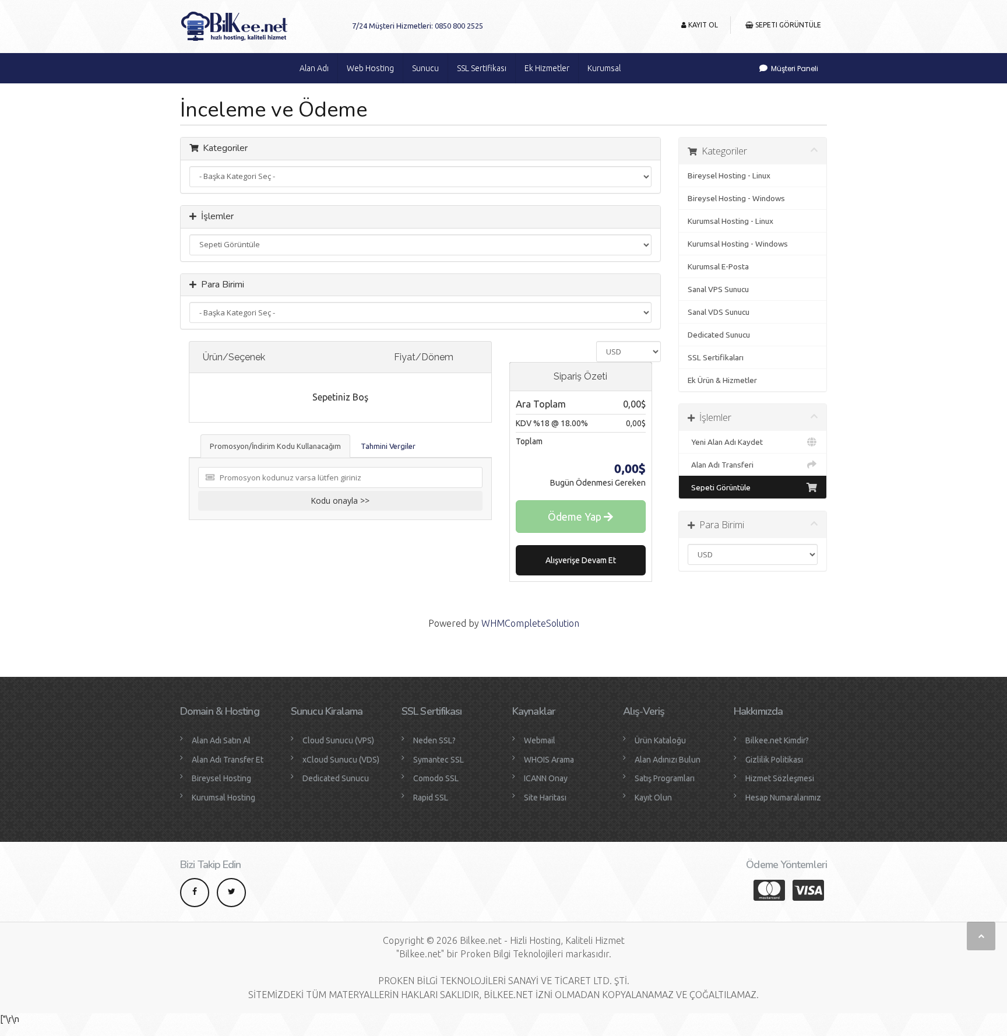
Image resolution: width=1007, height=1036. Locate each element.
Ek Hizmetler (546, 68)
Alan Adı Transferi (721, 464)
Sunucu (425, 68)
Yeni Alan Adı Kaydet (725, 442)
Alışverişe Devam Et (580, 560)
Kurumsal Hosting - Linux (730, 221)
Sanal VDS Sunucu (718, 312)
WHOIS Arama (549, 759)
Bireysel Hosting (221, 778)
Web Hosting (370, 68)
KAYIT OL (702, 25)
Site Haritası (545, 797)
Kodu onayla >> (340, 500)
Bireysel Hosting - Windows (736, 198)
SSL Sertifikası (481, 68)
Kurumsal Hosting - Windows (738, 243)
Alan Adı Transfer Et (227, 759)
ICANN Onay (546, 778)
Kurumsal (604, 68)
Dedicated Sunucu (719, 334)
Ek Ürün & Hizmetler (722, 380)
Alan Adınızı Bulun (667, 759)
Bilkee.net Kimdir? (777, 740)
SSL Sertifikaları (716, 357)
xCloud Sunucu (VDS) (340, 759)
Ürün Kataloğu (660, 740)
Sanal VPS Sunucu (718, 289)
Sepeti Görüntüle (787, 25)
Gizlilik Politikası (774, 759)
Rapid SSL (430, 797)
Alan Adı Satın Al (221, 740)
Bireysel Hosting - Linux (729, 175)
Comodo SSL (436, 778)
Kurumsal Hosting (223, 797)
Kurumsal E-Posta (718, 266)
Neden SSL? (434, 740)
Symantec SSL (438, 759)
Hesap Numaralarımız (783, 797)
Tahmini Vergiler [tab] (388, 446)
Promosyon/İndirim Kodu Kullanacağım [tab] (275, 446)
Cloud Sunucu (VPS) (338, 740)
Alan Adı (314, 68)
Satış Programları (665, 778)
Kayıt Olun (653, 797)
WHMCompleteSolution (530, 623)
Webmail (539, 740)
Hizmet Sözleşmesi (779, 778)
